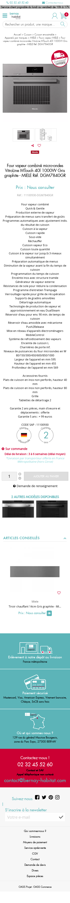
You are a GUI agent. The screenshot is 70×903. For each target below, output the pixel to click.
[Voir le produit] (49, 613)
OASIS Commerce (42, 886)
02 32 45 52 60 (18, 2)
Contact (35, 859)
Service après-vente (35, 848)
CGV (35, 853)
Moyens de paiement (35, 842)
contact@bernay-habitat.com (35, 780)
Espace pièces (35, 876)
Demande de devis (35, 865)
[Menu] (5, 15)
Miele (35, 601)
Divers (35, 870)
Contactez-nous (54, 2)
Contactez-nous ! (35, 757)
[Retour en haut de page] (63, 892)
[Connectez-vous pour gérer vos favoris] (39, 145)
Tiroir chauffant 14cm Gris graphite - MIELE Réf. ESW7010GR (35, 606)
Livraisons (35, 836)
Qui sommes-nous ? (35, 831)
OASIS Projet (25, 886)
